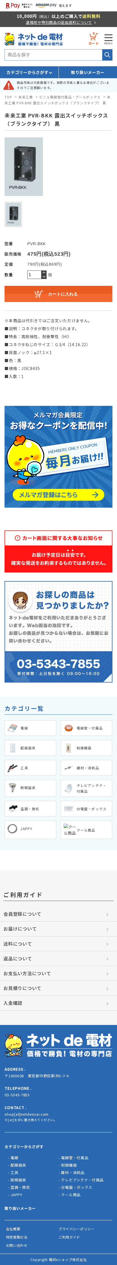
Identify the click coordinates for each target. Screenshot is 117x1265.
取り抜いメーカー (20, 1208)
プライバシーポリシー (76, 1228)
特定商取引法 (17, 1237)
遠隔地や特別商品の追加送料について (59, 22)
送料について (17, 943)
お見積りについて (22, 988)
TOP (8, 96)
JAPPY (16, 1194)
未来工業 (25, 96)
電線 (14, 1157)
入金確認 (12, 1002)
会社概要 (13, 1228)
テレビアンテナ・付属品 (82, 1180)
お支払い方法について (27, 973)
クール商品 (71, 1194)
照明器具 (18, 1180)
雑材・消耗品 (72, 1172)
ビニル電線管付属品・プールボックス (70, 96)
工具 (14, 1172)
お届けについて (20, 928)
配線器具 (18, 1165)
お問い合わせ (17, 1245)
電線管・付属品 (74, 1157)
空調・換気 (20, 1187)
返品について (17, 958)
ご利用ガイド (69, 1237)
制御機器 (69, 1165)
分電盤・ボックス (76, 1187)
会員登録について (22, 913)
